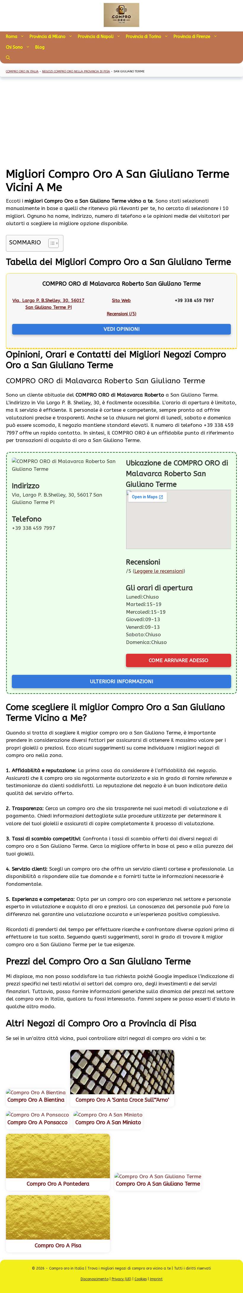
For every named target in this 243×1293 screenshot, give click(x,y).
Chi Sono (14, 47)
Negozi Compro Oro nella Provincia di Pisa (76, 71)
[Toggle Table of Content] (50, 243)
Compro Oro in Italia (22, 71)
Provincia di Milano (47, 36)
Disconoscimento (94, 1279)
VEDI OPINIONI (122, 329)
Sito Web (121, 300)
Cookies (141, 1279)
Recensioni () (121, 314)
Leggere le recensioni (158, 571)
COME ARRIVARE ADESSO (178, 660)
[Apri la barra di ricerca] (8, 58)
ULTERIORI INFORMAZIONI (121, 681)
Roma (11, 36)
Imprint (156, 1279)
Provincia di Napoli (95, 36)
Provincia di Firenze (192, 36)
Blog (39, 47)
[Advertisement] (121, 122)
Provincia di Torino (143, 36)
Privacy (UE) (121, 1279)
